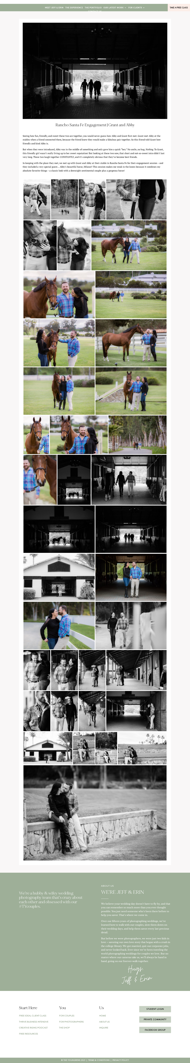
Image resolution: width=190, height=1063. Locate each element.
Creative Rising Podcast (33, 1027)
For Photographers (71, 1021)
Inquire (103, 1027)
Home (102, 1015)
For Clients (135, 8)
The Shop (64, 1027)
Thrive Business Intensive (33, 1021)
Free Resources (28, 1033)
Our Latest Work (113, 8)
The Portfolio (93, 8)
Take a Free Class (179, 7)
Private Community (155, 1019)
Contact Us (95, 12)
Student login (155, 1009)
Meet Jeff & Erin (54, 8)
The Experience (74, 8)
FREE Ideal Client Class (32, 1015)
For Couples (66, 1015)
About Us (104, 1021)
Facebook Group (155, 1029)
